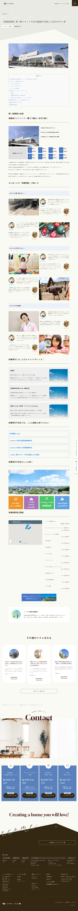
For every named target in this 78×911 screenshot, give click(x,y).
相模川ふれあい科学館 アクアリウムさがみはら (21, 97)
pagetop (56, 826)
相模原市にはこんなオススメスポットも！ (18, 90)
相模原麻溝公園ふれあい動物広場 (18, 95)
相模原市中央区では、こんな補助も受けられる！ (19, 100)
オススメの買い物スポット (16, 83)
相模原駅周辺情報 (13, 104)
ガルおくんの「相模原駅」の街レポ (17, 81)
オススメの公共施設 (15, 88)
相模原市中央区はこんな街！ (15, 102)
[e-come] (9, 3)
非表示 (40, 75)
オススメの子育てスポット (16, 86)
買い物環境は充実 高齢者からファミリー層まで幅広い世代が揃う (23, 79)
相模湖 (12, 93)
